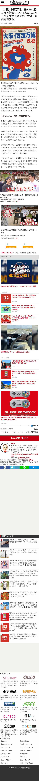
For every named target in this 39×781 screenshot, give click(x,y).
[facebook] (5, 467)
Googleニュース (7, 744)
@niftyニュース (25, 750)
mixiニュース (5, 747)
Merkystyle (24, 754)
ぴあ (14, 432)
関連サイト (6, 673)
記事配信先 (6, 738)
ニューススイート (7, 760)
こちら (30, 460)
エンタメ (4, 432)
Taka (36, 23)
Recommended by (25, 425)
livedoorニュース (26, 744)
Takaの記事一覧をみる (19, 438)
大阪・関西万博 (32, 432)
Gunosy (3, 741)
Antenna (23, 756)
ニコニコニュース (26, 747)
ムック (21, 432)
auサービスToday (26, 763)
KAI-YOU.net (5, 754)
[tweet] (12, 467)
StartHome (4, 763)
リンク (16, 201)
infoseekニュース (7, 750)
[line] (24, 467)
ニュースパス (25, 760)
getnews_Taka (24, 458)
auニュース (5, 757)
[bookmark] (34, 467)
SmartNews (24, 741)
